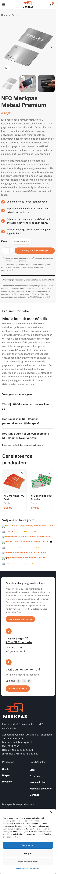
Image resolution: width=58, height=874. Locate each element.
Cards (14, 15)
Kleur (4, 241)
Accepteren (28, 845)
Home (4, 15)
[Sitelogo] (27, 4)
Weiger (28, 853)
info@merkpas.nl (15, 651)
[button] (51, 812)
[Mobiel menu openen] (4, 4)
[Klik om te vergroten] (6, 68)
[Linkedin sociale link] (29, 681)
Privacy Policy (33, 868)
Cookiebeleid (20, 868)
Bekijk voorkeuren (28, 861)
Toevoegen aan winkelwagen (34, 250)
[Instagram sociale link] (24, 681)
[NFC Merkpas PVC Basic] (14, 481)
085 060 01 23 (14, 647)
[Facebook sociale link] (18, 681)
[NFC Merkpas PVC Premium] (41, 481)
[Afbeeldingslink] (15, 710)
